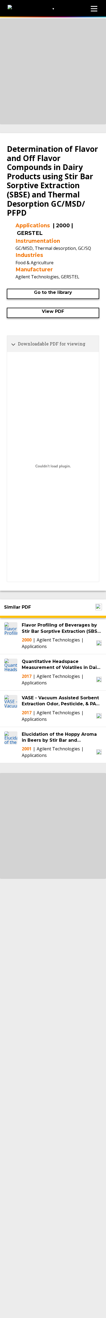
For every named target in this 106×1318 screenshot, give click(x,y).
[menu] (94, 8)
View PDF (53, 311)
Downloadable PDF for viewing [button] (51, 344)
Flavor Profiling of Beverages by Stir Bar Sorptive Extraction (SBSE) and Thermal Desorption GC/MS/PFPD (62, 628)
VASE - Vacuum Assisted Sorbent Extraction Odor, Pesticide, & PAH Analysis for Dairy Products (60, 701)
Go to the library (53, 292)
